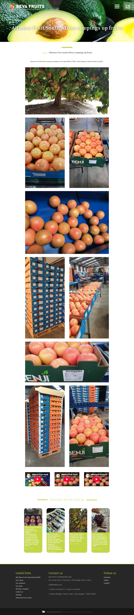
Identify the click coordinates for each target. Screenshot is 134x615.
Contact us (19, 592)
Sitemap (18, 595)
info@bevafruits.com (55, 585)
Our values (19, 580)
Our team (19, 586)
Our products (20, 583)
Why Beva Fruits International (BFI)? (28, 577)
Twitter (106, 580)
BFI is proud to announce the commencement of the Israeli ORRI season (77, 537)
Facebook (107, 577)
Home (44, 52)
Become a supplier (22, 589)
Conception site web (53, 612)
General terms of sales (24, 598)
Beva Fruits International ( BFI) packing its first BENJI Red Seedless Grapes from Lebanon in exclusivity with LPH (100, 540)
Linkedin (107, 583)
